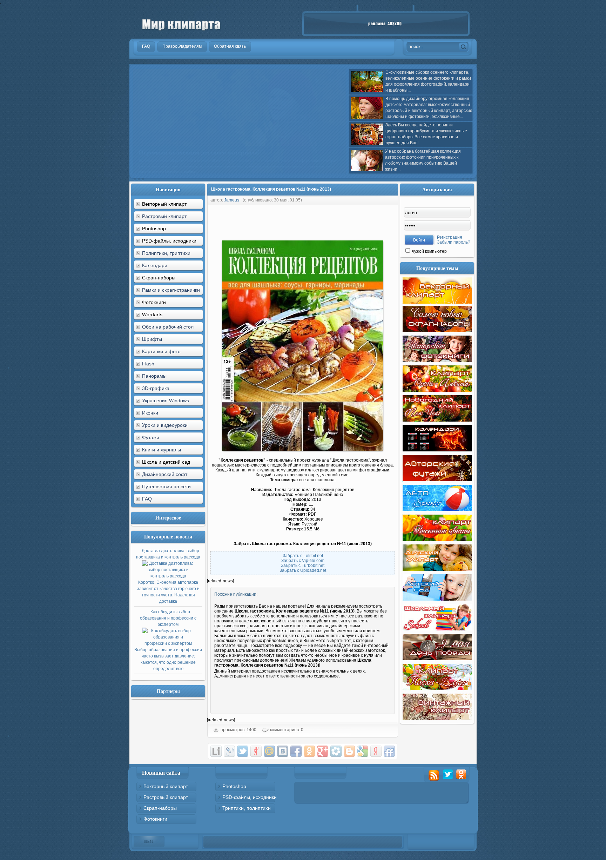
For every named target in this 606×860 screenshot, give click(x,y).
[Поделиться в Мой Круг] (336, 751)
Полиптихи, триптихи (166, 253)
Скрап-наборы (160, 808)
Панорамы (154, 376)
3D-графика (155, 388)
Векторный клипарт (165, 786)
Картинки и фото (161, 351)
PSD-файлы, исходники (249, 797)
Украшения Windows (165, 400)
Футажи (150, 437)
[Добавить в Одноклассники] (309, 751)
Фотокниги (155, 819)
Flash (148, 363)
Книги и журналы (161, 449)
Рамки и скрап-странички (171, 290)
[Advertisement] (334, 221)
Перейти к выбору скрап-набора (225, 166)
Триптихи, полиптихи (246, 808)
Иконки (150, 413)
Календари (154, 265)
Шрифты (152, 339)
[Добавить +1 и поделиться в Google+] (322, 751)
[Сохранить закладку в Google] (362, 751)
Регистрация (449, 237)
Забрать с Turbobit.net (302, 565)
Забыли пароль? (453, 242)
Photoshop (234, 786)
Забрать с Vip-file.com (302, 560)
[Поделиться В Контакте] (282, 751)
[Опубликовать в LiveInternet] (216, 751)
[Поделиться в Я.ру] (256, 751)
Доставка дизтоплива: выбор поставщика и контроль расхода (168, 576)
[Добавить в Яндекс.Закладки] (376, 751)
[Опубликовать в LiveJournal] (229, 751)
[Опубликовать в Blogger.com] (349, 751)
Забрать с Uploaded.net (303, 570)
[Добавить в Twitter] (242, 751)
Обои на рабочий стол (168, 327)
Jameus (231, 200)
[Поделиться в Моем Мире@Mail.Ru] (269, 751)
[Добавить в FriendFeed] (389, 751)
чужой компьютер (429, 251)
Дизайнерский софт (164, 474)
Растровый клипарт (164, 216)
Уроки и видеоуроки (165, 425)
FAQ (147, 499)
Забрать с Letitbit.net (303, 555)
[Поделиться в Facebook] (296, 751)
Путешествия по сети (166, 486)
